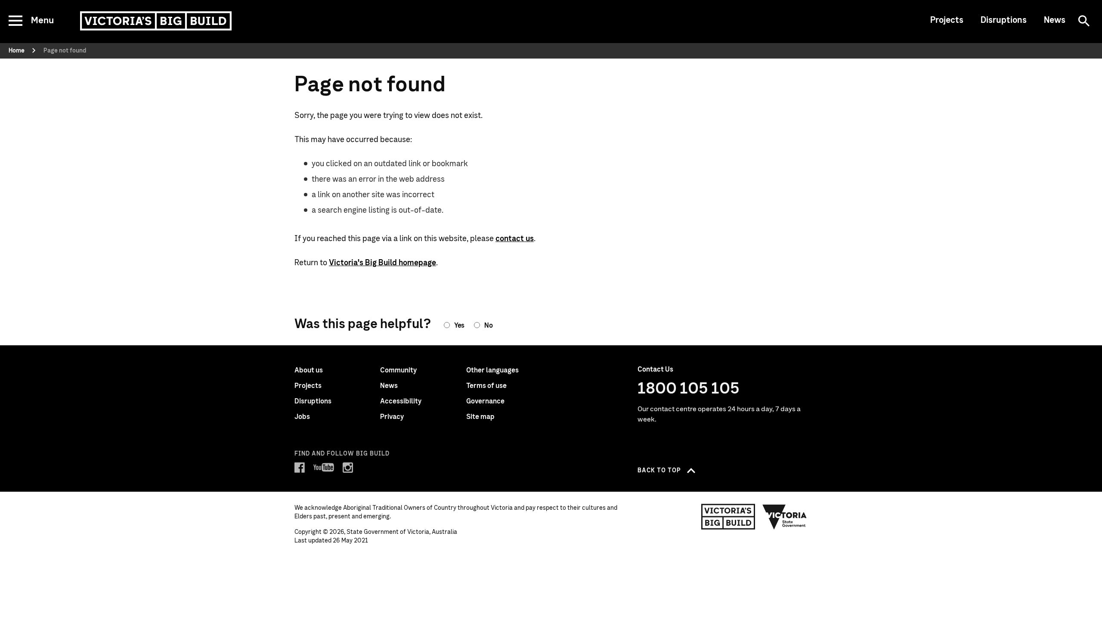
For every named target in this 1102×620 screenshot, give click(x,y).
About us (308, 370)
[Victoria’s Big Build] (156, 21)
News (1054, 20)
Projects (946, 20)
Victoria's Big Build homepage (382, 263)
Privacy (392, 416)
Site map (480, 416)
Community (398, 370)
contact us (514, 239)
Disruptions (1004, 20)
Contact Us (655, 369)
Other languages (492, 370)
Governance (485, 401)
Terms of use (486, 385)
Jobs (302, 416)
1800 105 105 (689, 389)
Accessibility (400, 401)
